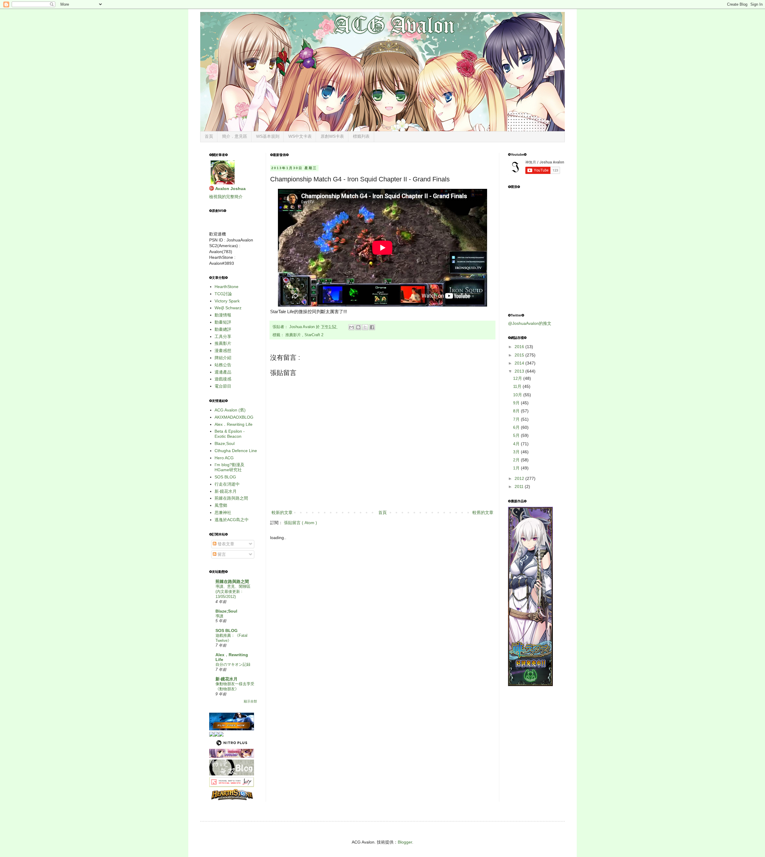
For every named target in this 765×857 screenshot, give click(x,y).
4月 (517, 443)
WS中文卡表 (300, 136)
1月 (517, 468)
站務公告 (223, 364)
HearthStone (226, 286)
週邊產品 (223, 372)
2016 (520, 346)
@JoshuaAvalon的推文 (529, 323)
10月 (518, 394)
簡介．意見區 (234, 136)
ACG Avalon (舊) (230, 410)
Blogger (405, 842)
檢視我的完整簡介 (226, 196)
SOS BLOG (225, 477)
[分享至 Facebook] (372, 327)
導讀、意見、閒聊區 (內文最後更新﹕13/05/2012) (232, 591)
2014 (520, 363)
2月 (517, 459)
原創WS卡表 (332, 136)
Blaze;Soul (225, 443)
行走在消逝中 (227, 484)
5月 (517, 435)
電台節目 (223, 386)
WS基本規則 (267, 136)
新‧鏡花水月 (226, 491)
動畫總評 (223, 329)
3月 (517, 451)
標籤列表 (361, 136)
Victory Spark (227, 301)
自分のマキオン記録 (232, 664)
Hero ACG (224, 457)
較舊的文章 (482, 512)
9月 (517, 402)
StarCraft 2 (314, 335)
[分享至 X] (365, 327)
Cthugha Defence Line (236, 450)
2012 (520, 478)
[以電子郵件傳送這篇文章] (351, 327)
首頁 (209, 136)
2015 (520, 355)
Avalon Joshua (230, 188)
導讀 (219, 616)
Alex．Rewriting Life (234, 424)
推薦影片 (293, 335)
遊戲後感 (223, 379)
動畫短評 (223, 322)
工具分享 (223, 336)
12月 (518, 378)
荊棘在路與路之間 (231, 498)
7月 (517, 419)
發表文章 (225, 543)
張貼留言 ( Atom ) (300, 522)
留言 (221, 554)
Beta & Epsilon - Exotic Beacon (230, 434)
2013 (520, 371)
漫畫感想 (223, 350)
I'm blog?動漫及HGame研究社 (229, 467)
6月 (517, 427)
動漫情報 (223, 315)
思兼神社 (223, 512)
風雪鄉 (221, 505)
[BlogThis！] (358, 327)
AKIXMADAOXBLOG (234, 417)
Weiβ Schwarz (228, 307)
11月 (518, 386)
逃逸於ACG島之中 (232, 519)
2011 (520, 486)
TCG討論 (223, 293)
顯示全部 (250, 701)
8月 (517, 410)
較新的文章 (282, 512)
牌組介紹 (223, 357)
